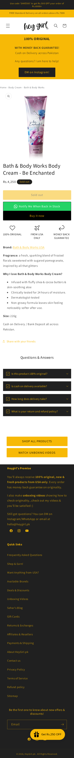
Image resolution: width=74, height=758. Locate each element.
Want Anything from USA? (23, 572)
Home (3, 87)
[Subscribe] (62, 724)
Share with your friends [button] (21, 341)
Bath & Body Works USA (29, 247)
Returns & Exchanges (20, 625)
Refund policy (16, 687)
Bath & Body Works (34, 87)
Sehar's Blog (15, 608)
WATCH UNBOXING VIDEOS (37, 452)
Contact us (13, 660)
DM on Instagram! (37, 72)
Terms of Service (17, 678)
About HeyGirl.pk (18, 652)
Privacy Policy (16, 669)
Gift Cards (13, 616)
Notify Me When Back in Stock (39, 206)
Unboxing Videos (17, 599)
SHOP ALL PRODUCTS (37, 441)
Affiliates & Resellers (20, 634)
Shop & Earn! (15, 564)
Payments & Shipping (20, 643)
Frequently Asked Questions (24, 555)
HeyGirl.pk (30, 754)
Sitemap (12, 696)
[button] (8, 25)
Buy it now (37, 216)
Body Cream (15, 87)
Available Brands (17, 581)
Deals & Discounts (18, 590)
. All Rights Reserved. (47, 754)
